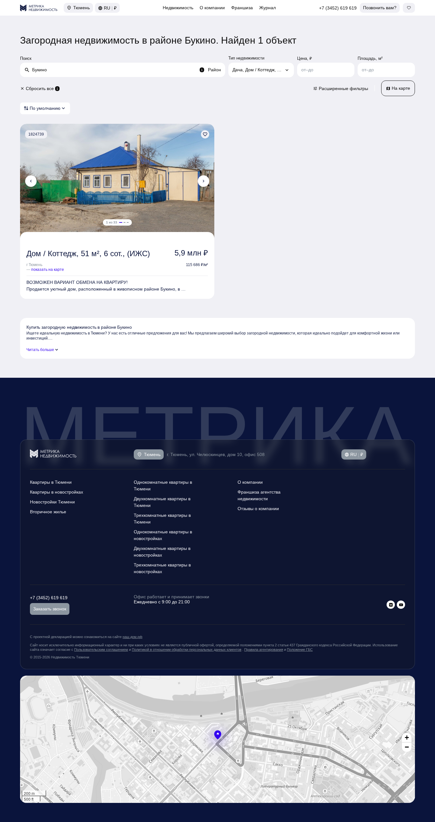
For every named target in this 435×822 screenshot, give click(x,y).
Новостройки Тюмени (52, 501)
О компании (212, 7)
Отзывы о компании (258, 508)
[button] (217, 734)
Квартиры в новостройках (56, 492)
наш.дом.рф (132, 637)
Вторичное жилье (48, 511)
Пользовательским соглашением (101, 649)
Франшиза (242, 7)
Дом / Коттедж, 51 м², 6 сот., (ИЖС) (88, 253)
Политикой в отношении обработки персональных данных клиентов (186, 649)
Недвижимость (178, 7)
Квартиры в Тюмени (51, 482)
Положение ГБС (300, 649)
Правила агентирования (263, 649)
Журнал (267, 7)
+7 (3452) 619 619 (338, 8)
